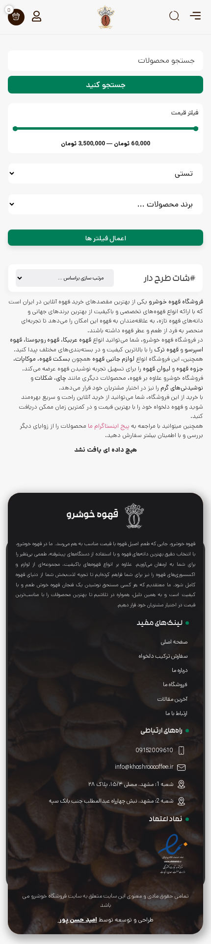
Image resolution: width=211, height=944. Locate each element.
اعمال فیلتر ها (105, 238)
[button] (195, 17)
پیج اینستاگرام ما (109, 426)
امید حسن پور (77, 919)
